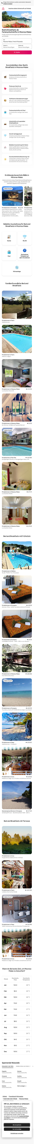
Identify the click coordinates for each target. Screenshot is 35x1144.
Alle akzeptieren (17, 1125)
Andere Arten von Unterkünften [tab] (24, 1066)
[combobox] (17, 42)
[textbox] (9, 47)
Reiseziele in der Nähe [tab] (7, 1066)
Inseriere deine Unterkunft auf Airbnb (20, 8)
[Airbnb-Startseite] (3, 8)
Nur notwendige (17, 1129)
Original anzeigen (7, 3)
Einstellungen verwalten (17, 1133)
